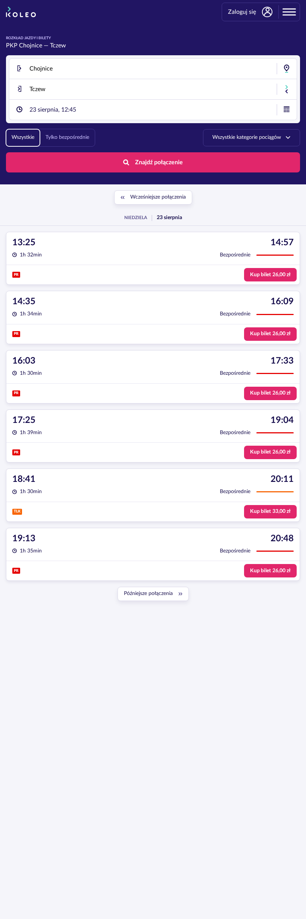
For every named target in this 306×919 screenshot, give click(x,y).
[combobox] (153, 69)
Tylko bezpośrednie (67, 137)
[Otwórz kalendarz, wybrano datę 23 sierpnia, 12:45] (287, 110)
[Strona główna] (21, 12)
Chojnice (30, 46)
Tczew (58, 46)
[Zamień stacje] (287, 89)
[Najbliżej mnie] (287, 69)
